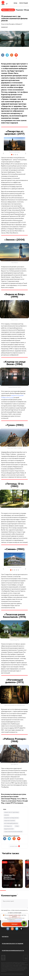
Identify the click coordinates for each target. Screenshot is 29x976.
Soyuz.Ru (3, 2)
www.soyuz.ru (24, 962)
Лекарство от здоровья (11, 812)
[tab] (12, 154)
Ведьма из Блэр (9, 829)
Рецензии (19, 10)
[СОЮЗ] (3, 957)
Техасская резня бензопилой (13, 831)
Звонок (6, 815)
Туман (17, 826)
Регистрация (23, 3)
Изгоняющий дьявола (11, 823)
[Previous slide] (3, 153)
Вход (15, 3)
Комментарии (14, 846)
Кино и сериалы (8, 10)
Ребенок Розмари (9, 820)
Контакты (5, 936)
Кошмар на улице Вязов (11, 817)
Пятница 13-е (8, 826)
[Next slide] (25, 153)
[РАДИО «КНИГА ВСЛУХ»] (24, 923)
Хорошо (14, 924)
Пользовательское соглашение (12, 943)
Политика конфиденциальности (13, 950)
